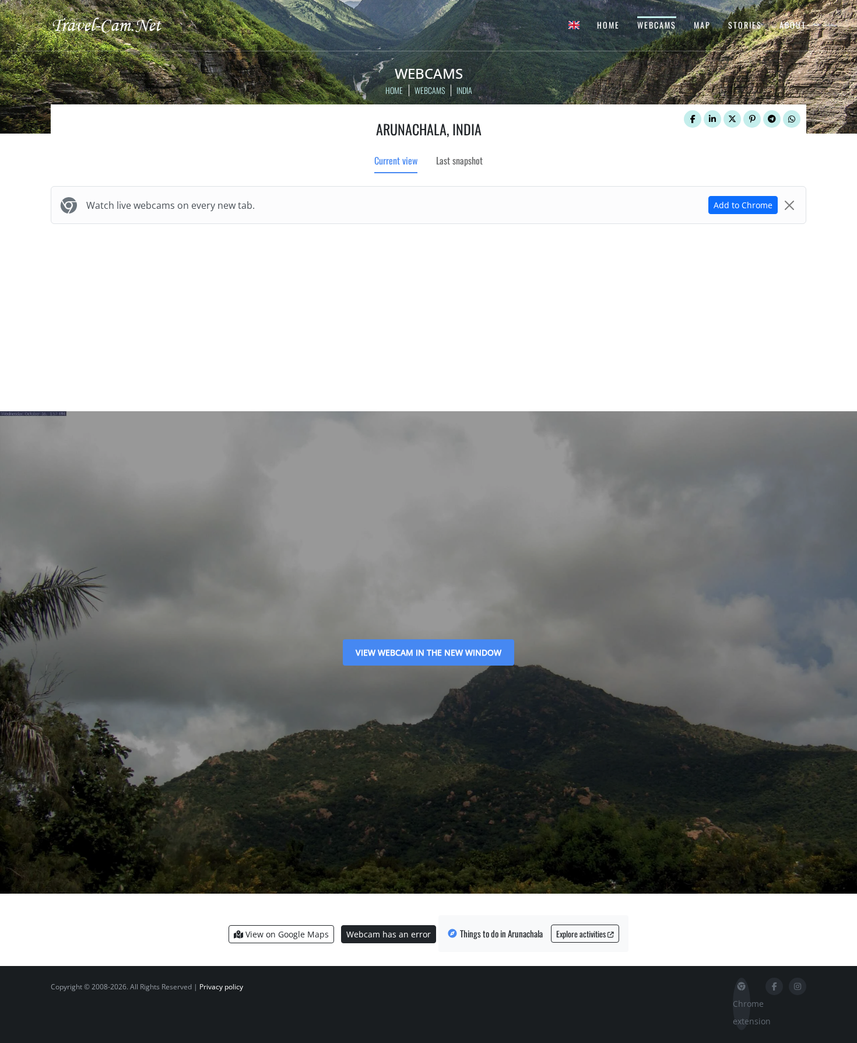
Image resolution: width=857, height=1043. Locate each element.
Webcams (656, 25)
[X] (732, 119)
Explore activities (581, 934)
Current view (395, 160)
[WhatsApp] (791, 119)
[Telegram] (772, 119)
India (464, 90)
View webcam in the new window (428, 652)
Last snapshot (459, 160)
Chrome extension (741, 1012)
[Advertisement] (428, 315)
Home (608, 25)
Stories (745, 25)
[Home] (116, 24)
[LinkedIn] (712, 119)
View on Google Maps (286, 934)
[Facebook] (692, 119)
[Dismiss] (789, 205)
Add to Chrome (743, 205)
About (792, 25)
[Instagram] (797, 986)
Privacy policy (221, 987)
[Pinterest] (752, 119)
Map (702, 25)
